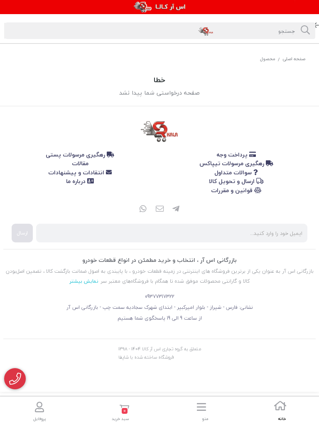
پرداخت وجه (232, 154)
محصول (267, 59)
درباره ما (76, 181)
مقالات (80, 163)
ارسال (22, 233)
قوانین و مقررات (232, 190)
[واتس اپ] (143, 209)
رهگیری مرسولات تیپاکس (232, 163)
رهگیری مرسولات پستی (76, 154)
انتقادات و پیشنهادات (77, 172)
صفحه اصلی (293, 59)
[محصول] (159, 130)
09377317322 (159, 296)
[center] (305, 30)
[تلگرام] (176, 209)
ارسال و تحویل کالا (232, 181)
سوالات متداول (233, 172)
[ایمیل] (159, 209)
